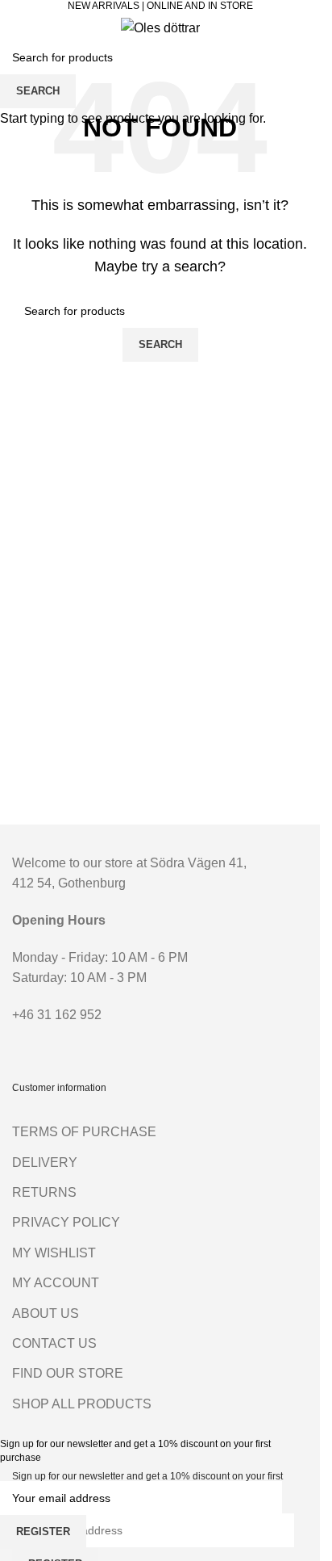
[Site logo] (160, 27)
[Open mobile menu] (18, 27)
